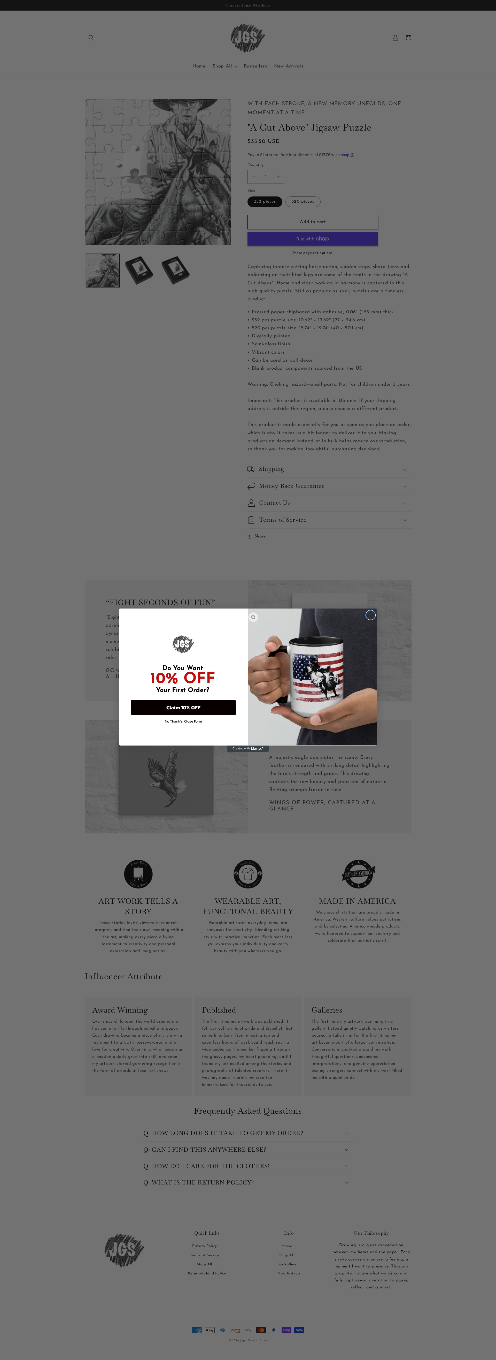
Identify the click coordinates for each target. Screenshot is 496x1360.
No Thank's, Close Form (183, 721)
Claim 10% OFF (183, 707)
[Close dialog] (370, 615)
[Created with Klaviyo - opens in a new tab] (248, 749)
